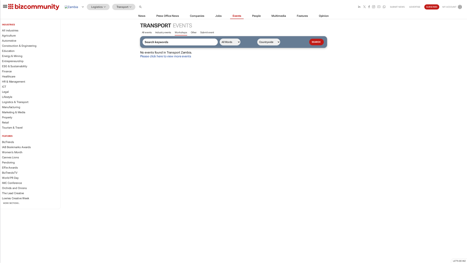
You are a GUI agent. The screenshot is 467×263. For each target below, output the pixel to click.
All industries (10, 30)
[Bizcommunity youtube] (379, 7)
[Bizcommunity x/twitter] (364, 7)
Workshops (181, 32)
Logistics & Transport (15, 102)
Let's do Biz (459, 261)
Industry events (163, 32)
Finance (7, 71)
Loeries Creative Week (15, 198)
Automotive (9, 40)
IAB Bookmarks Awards (16, 147)
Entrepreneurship (12, 61)
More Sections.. (11, 203)
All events (147, 32)
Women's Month (12, 152)
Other (194, 32)
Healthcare (8, 76)
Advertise (414, 7)
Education (8, 51)
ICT (4, 86)
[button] (141, 7)
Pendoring (8, 162)
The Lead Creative (13, 193)
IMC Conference (12, 183)
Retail (5, 122)
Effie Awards (10, 167)
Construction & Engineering (19, 45)
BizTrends (8, 142)
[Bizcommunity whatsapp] (384, 7)
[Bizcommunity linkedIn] (359, 7)
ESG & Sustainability (14, 66)
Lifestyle (7, 97)
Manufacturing (11, 107)
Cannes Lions (10, 157)
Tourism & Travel (12, 127)
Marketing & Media (13, 112)
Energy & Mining (12, 56)
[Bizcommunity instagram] (373, 7)
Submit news (397, 7)
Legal (5, 92)
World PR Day (10, 178)
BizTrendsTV (9, 172)
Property (7, 117)
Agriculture (9, 35)
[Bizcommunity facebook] (369, 7)
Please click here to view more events (165, 56)
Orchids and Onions (14, 188)
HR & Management (13, 81)
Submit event (207, 32)
